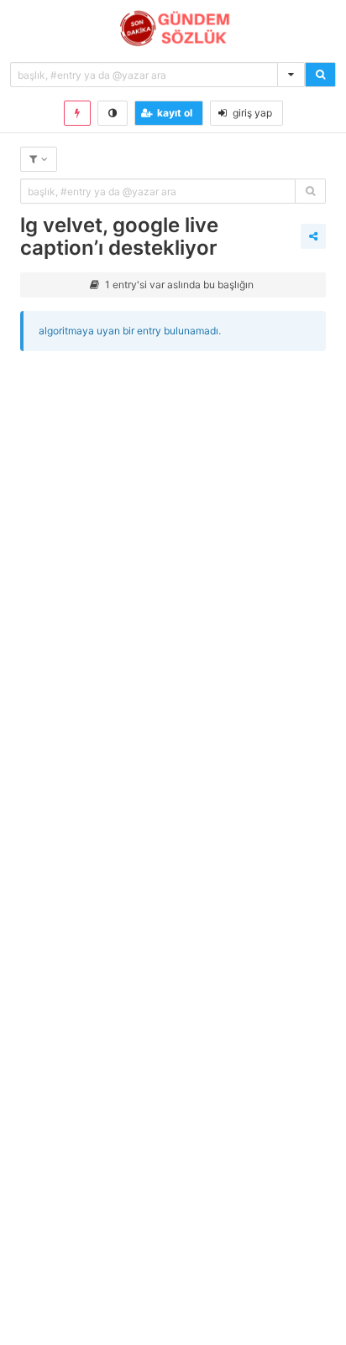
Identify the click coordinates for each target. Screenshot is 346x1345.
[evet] (310, 191)
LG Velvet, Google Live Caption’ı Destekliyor (119, 236)
